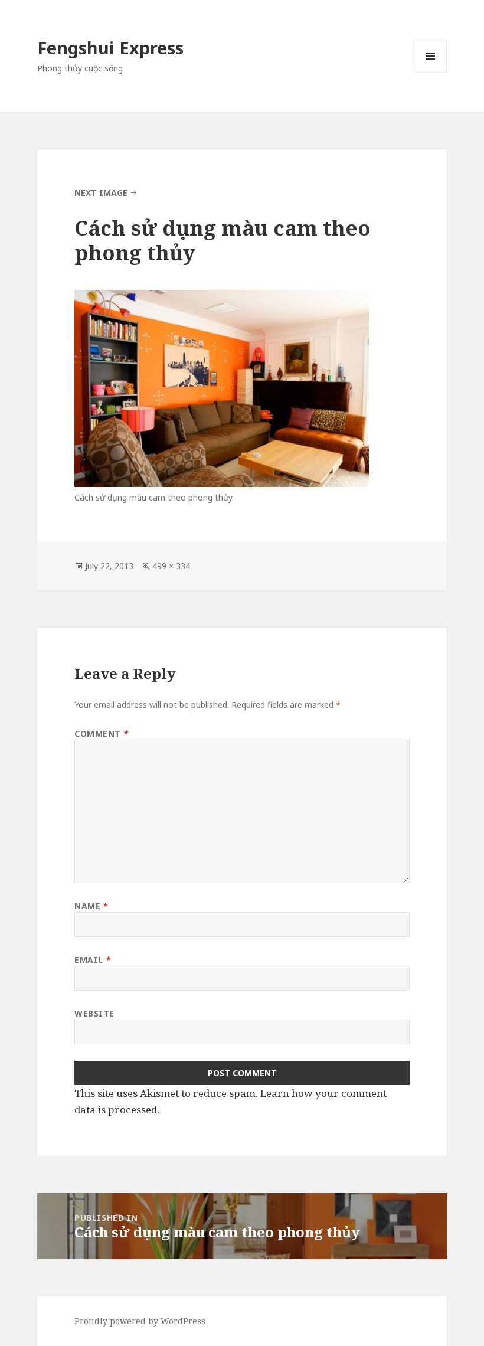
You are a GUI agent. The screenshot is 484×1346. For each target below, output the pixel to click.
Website (94, 1013)
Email (92, 959)
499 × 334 (171, 565)
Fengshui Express (110, 47)
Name (91, 906)
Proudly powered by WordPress (139, 1321)
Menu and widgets (430, 72)
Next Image (100, 192)
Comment (101, 733)
